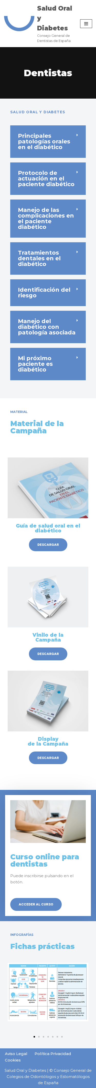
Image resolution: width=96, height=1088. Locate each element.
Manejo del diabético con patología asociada (47, 327)
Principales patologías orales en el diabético (44, 141)
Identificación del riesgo (44, 292)
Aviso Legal (16, 1053)
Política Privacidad (53, 1053)
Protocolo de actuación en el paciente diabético (46, 178)
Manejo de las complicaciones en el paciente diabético (46, 218)
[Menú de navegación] (86, 23)
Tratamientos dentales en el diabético (39, 258)
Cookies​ (13, 1060)
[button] (48, 141)
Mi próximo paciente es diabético (35, 364)
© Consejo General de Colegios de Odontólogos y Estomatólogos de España (49, 1076)
